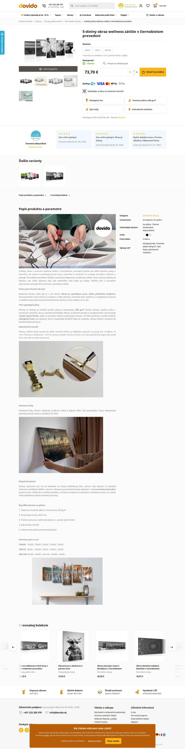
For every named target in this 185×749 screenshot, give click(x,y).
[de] (157, 734)
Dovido (122, 117)
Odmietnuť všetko (94, 741)
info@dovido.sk (58, 712)
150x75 (97, 50)
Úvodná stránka (25, 21)
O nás (133, 712)
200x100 (108, 50)
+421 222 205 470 (32, 712)
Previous (13, 647)
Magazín (134, 722)
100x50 (87, 50)
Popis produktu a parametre (31, 195)
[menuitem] (36, 15)
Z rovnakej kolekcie (58, 195)
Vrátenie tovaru (100, 722)
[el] (164, 734)
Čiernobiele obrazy (73, 21)
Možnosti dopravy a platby (105, 719)
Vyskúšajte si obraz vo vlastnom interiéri (106, 91)
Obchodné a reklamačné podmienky (109, 712)
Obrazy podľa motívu (53, 21)
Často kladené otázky (140, 719)
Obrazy (38, 21)
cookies (46, 735)
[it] (161, 734)
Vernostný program (139, 715)
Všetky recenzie (35, 147)
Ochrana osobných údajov (105, 715)
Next (73, 50)
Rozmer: (87, 44)
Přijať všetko (113, 741)
